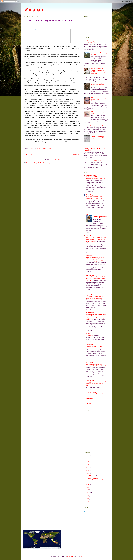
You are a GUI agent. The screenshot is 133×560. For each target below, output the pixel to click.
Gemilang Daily (90, 275)
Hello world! (89, 335)
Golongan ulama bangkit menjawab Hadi (100, 217)
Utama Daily (89, 345)
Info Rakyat (89, 236)
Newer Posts (29, 154)
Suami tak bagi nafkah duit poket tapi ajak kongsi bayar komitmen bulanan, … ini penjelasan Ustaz (95, 259)
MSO (87, 214)
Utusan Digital (90, 195)
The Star (88, 403)
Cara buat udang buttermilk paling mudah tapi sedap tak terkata (95, 297)
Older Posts (76, 154)
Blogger (83, 556)
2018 (87, 464)
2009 (87, 499)
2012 (87, 490)
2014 (87, 484)
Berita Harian (90, 380)
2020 (87, 458)
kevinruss (70, 556)
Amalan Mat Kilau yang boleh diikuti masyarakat (94, 347)
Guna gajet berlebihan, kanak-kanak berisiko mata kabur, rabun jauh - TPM (96, 383)
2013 (87, 487)
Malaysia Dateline (91, 175)
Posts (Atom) (56, 159)
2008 (87, 501)
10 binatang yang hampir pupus (98, 85)
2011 (87, 493)
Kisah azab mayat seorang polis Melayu (98, 99)
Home (53, 154)
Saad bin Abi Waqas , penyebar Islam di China (98, 137)
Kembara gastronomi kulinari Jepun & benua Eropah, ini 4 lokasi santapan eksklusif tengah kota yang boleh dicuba (96, 316)
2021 (87, 455)
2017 (87, 467)
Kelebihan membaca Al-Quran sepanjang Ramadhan (96, 149)
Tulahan (33, 10)
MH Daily (89, 255)
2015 (87, 473)
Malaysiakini (89, 398)
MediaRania (89, 334)
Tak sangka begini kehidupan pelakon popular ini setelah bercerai (96, 365)
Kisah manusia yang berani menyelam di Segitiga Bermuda (96, 41)
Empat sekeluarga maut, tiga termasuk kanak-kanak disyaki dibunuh (94, 198)
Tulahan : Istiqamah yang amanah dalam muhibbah (48, 20)
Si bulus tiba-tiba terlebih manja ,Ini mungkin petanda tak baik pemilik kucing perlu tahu (96, 239)
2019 (87, 461)
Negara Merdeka (91, 295)
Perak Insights (90, 362)
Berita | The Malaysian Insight (95, 393)
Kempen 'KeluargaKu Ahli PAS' (94, 126)
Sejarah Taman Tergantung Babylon (99, 53)
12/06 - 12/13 (92, 475)
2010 (87, 496)
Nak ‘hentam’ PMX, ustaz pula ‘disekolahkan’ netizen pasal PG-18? (96, 177)
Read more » (28, 144)
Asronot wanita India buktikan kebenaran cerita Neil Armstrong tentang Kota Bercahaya (99, 71)
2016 (87, 470)
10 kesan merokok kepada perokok (98, 112)
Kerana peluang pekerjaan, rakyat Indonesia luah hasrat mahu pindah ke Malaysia (95, 278)
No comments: (47, 148)
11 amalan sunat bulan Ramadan (94, 160)
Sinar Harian (90, 312)
